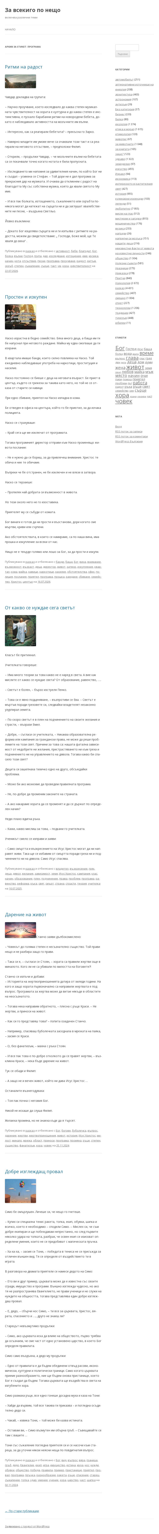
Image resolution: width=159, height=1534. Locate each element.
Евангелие (27, 1465)
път (130, 383)
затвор (71, 567)
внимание (94, 562)
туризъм (121, 318)
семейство (122, 293)
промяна (76, 1140)
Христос (16, 581)
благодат (85, 251)
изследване (57, 256)
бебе (74, 251)
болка (9, 256)
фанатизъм (27, 1145)
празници (121, 268)
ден (117, 362)
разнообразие (46, 1475)
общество (22, 1470)
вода (128, 353)
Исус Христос (67, 873)
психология (122, 283)
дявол (17, 873)
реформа (23, 883)
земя (54, 873)
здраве (120, 159)
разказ (30, 251)
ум (59, 266)
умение (43, 1480)
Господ (28, 256)
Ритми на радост (23, 67)
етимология (123, 134)
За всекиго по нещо (32, 10)
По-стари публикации (22, 1511)
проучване (68, 261)
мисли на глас (124, 213)
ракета (62, 1475)
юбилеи (120, 323)
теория (82, 883)
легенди (120, 203)
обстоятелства (77, 572)
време (147, 353)
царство (72, 1480)
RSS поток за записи (128, 431)
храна (133, 396)
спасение (82, 1475)
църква (141, 396)
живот (61, 567)
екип (38, 1465)
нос (87, 1465)
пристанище (73, 1470)
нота (17, 261)
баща (69, 562)
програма (53, 261)
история (72, 1135)
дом (140, 362)
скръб (9, 266)
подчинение (49, 878)
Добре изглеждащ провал (34, 1171)
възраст (28, 567)
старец (94, 1475)
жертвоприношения (42, 1135)
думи (149, 362)
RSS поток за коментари (131, 436)
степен (19, 266)
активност (63, 251)
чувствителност (80, 266)
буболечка (79, 1130)
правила (47, 1470)
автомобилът (124, 79)
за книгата (122, 149)
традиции (121, 313)
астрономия (123, 99)
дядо (16, 1465)
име (85, 256)
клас (94, 873)
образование (23, 878)
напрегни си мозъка (128, 238)
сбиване (84, 577)
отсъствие (29, 261)
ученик (54, 1480)
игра (46, 1465)
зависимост (42, 873)
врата (135, 353)
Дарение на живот (25, 914)
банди (60, 562)
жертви (23, 1135)
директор (49, 567)
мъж (149, 371)
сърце (45, 266)
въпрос (93, 1130)
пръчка (30, 1475)
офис (91, 572)
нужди (94, 1465)
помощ (127, 379)
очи (144, 375)
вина (83, 562)
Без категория (124, 109)
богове (66, 1130)
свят (41, 883)
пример (59, 1470)
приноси (49, 1140)
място (121, 375)
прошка (59, 577)
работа (140, 382)
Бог (94, 251)
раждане (72, 577)
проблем (74, 878)
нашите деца (124, 243)
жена (120, 367)
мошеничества (125, 223)
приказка (121, 273)
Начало (10, 29)
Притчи (120, 278)
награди (120, 233)
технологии (123, 308)
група (38, 256)
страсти (71, 883)
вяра (82, 1460)
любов (128, 371)
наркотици (46, 572)
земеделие (122, 164)
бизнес (120, 114)
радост (81, 261)
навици (33, 572)
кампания (83, 873)
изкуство (121, 169)
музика (93, 256)
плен (37, 878)
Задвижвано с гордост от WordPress (27, 1526)
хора (65, 266)
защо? (119, 154)
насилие (60, 572)
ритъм (91, 261)
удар (33, 1480)
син (131, 391)
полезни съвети (126, 263)
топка (25, 1480)
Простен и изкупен (26, 297)
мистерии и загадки (128, 218)
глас (142, 358)
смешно (120, 298)
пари (118, 379)
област (37, 1140)
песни (41, 261)
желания (27, 873)
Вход (118, 426)
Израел (120, 174)
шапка (91, 1480)
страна (59, 883)
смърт (50, 883)
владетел (62, 868)
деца (38, 567)
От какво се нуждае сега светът (40, 607)
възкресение (79, 868)
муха (80, 1465)
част (83, 1480)
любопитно (122, 208)
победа (35, 1470)
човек (48, 1145)
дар (45, 256)
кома (14, 572)
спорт (119, 303)
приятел (33, 577)
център (28, 581)
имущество (57, 1465)
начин (9, 261)
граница (92, 1460)
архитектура (123, 94)
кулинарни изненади (129, 198)
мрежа (27, 1140)
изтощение (73, 256)
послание (20, 577)
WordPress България (129, 441)
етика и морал (124, 129)
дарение (11, 1135)
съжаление (32, 266)
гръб (8, 1465)
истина (71, 1465)
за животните (124, 144)
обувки (9, 1470)
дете (123, 362)
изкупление (85, 567)
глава (132, 358)
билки (119, 119)
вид (63, 1460)
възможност (13, 567)
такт (54, 266)
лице (118, 372)
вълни (18, 256)
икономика (122, 179)
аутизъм (121, 104)
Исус (140, 349)
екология (121, 124)
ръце (86, 1140)
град (149, 358)
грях (91, 868)
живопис (121, 139)
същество (11, 1145)
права (63, 878)
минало (17, 1140)
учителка (94, 883)
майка (23, 572)
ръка (33, 883)
